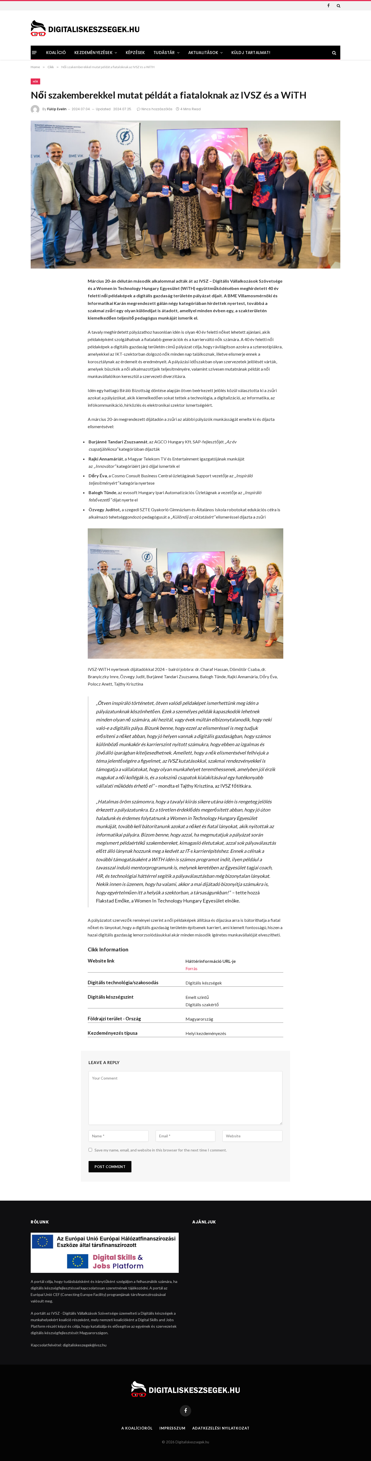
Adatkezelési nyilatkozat (221, 1428)
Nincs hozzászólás (157, 109)
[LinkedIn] (38, 325)
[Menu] (34, 52)
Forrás (191, 968)
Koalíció (56, 52)
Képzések (135, 52)
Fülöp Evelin (57, 109)
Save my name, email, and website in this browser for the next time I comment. (161, 1150)
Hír (35, 81)
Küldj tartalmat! (251, 52)
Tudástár (164, 52)
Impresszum (172, 1428)
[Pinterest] (38, 339)
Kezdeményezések (93, 52)
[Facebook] (38, 296)
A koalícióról (137, 1428)
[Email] (38, 354)
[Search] (338, 5)
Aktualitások (203, 52)
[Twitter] (38, 310)
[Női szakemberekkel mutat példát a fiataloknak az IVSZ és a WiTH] (185, 195)
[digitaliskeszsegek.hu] (85, 28)
